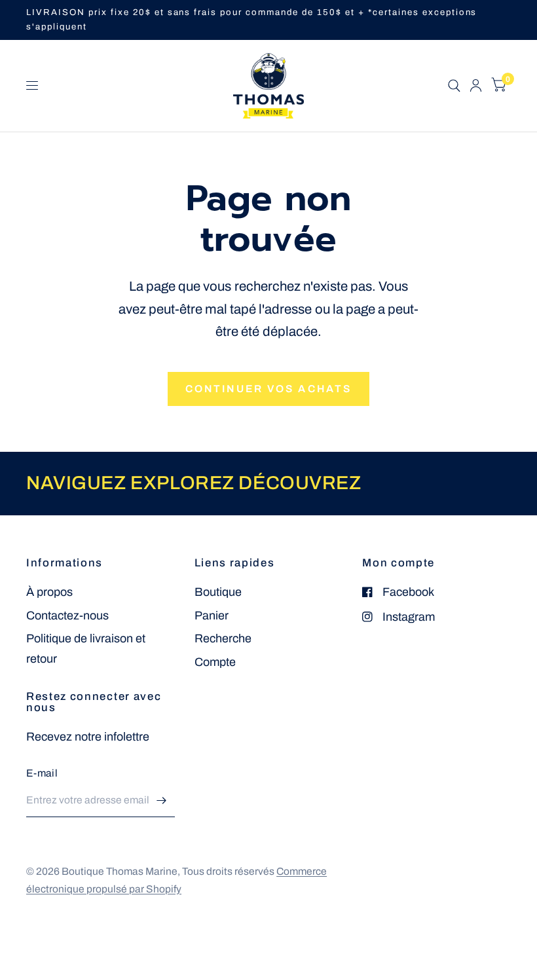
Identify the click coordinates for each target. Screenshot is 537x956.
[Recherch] (454, 86)
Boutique (218, 591)
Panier (211, 615)
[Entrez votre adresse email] (162, 800)
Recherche (222, 638)
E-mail (42, 773)
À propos (49, 591)
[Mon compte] (476, 86)
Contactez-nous (67, 615)
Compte (215, 662)
